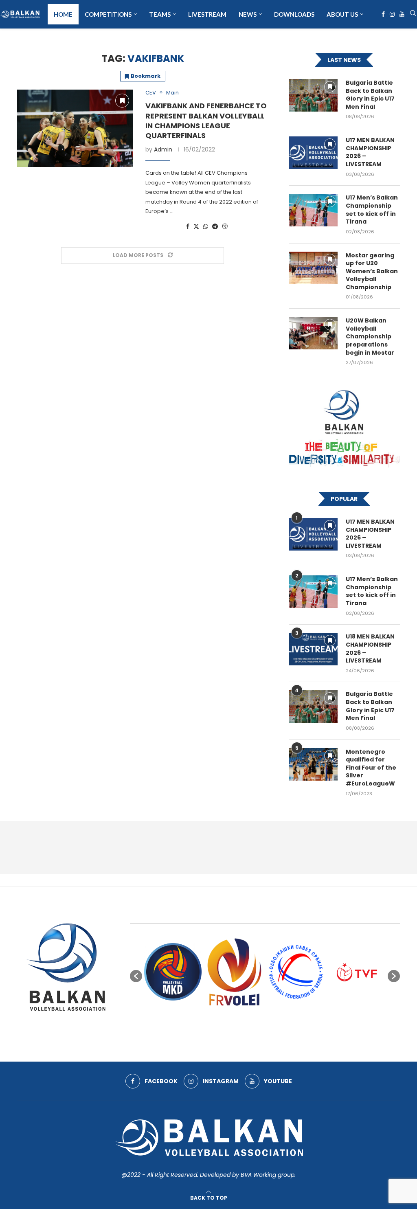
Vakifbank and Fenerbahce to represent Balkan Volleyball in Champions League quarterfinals (206, 120)
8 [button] (279, 1017)
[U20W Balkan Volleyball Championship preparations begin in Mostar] (313, 333)
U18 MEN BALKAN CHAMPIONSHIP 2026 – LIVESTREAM (370, 649)
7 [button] (272, 1017)
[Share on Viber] (225, 226)
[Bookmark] (122, 101)
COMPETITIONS (108, 14)
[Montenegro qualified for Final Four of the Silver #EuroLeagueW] (313, 764)
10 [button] (294, 1017)
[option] (173, 972)
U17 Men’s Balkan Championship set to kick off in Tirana (372, 210)
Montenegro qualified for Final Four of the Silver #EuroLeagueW (371, 768)
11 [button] (301, 1017)
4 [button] (250, 1017)
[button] (136, 976)
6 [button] (265, 1017)
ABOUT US (342, 14)
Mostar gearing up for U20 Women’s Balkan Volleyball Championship (372, 271)
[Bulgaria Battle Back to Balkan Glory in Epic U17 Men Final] (313, 95)
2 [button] (235, 1017)
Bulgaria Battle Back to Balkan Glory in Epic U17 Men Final (370, 95)
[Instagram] (392, 14)
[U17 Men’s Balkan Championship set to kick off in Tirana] (313, 210)
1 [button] (228, 1017)
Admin (163, 149)
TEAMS (160, 14)
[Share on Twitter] (196, 226)
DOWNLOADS (294, 14)
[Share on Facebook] (187, 226)
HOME (63, 14)
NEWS (248, 14)
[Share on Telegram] (215, 226)
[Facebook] (383, 14)
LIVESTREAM (207, 14)
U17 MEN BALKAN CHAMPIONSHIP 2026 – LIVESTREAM (370, 152)
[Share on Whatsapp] (205, 226)
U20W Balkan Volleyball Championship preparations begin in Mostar (370, 336)
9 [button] (287, 1017)
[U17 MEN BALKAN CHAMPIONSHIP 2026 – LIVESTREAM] (313, 152)
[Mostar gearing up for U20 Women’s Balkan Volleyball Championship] (313, 268)
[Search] (413, 14)
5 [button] (257, 1017)
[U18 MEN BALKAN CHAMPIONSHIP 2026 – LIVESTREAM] (313, 649)
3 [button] (243, 1017)
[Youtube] (402, 14)
